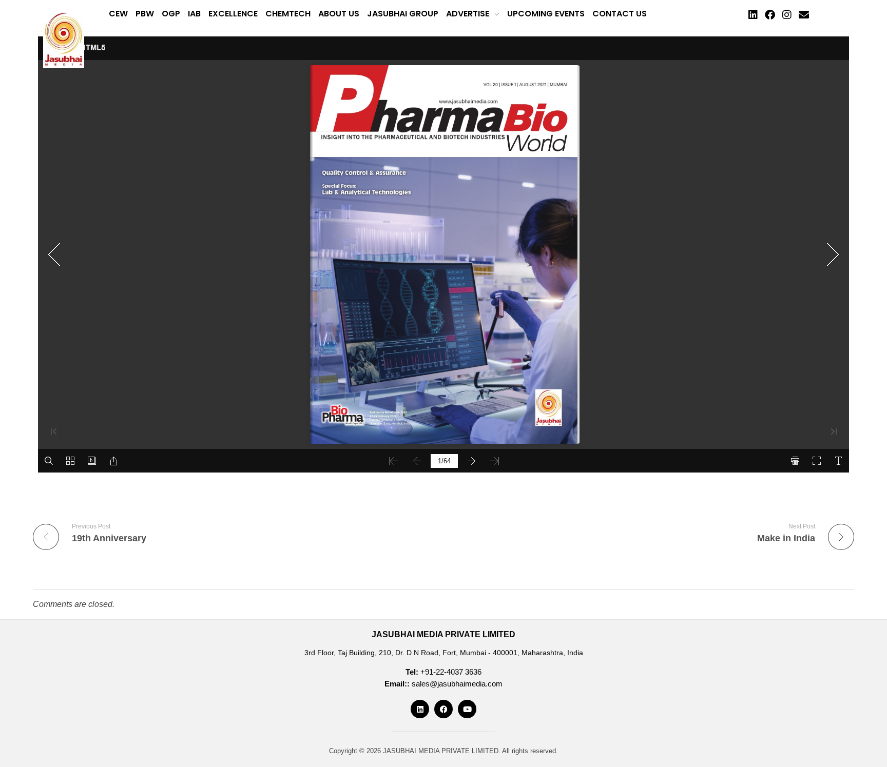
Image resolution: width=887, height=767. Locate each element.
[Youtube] (467, 709)
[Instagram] (787, 15)
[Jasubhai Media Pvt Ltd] (63, 38)
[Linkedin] (753, 15)
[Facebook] (770, 15)
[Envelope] (804, 15)
